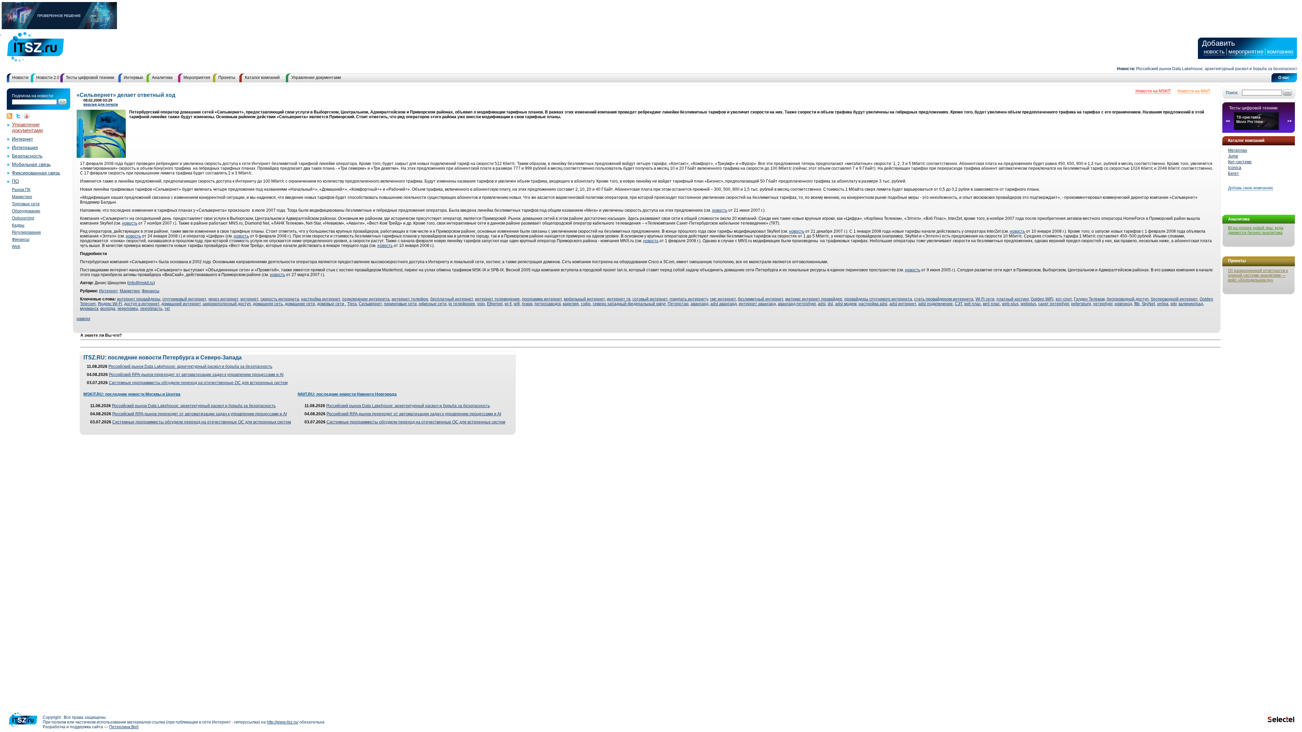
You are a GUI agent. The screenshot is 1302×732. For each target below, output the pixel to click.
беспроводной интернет (1174, 299)
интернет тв (618, 299)
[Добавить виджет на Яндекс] (27, 116)
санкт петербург (1053, 303)
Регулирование (26, 232)
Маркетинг (22, 196)
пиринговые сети (400, 303)
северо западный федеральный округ (629, 303)
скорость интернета (279, 299)
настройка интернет (320, 299)
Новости (20, 77)
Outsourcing (23, 218)
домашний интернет (181, 303)
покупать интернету (689, 299)
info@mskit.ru (141, 282)
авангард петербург (797, 303)
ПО (15, 181)
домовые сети (331, 303)
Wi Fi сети (984, 299)
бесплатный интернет (451, 299)
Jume (1233, 156)
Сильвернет (370, 303)
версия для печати (100, 104)
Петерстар (678, 303)
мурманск (89, 308)
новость (1214, 51)
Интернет (22, 139)
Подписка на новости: (33, 95)
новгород (1123, 303)
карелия (571, 303)
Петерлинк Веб (124, 727)
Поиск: (1232, 92)
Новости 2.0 (47, 77)
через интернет (223, 299)
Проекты (226, 77)
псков (527, 303)
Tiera (352, 303)
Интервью (133, 77)
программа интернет (542, 299)
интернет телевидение (497, 299)
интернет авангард (757, 303)
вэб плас (972, 303)
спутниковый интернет (184, 299)
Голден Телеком (1089, 299)
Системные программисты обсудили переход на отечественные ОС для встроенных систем (198, 382)
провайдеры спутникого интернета (878, 299)
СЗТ (958, 303)
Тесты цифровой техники (90, 77)
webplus (1028, 303)
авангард (699, 303)
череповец (127, 308)
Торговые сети (26, 204)
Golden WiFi (1042, 299)
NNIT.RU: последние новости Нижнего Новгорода (347, 394)
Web (16, 246)
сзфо (586, 303)
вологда (107, 308)
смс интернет (723, 299)
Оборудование (26, 211)
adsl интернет (902, 303)
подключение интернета (366, 299)
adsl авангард (723, 303)
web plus (1010, 303)
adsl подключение (935, 303)
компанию (1280, 51)
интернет (249, 299)
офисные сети (433, 303)
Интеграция (25, 147)
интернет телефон (410, 299)
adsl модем (845, 303)
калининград (1191, 303)
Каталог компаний (262, 77)
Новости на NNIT (1194, 91)
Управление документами (316, 77)
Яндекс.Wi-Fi (110, 303)
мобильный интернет (584, 299)
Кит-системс (1240, 162)
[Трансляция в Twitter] (20, 116)
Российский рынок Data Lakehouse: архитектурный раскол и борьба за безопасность (1200, 68)
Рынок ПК (21, 189)
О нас (1283, 77)
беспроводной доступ (1128, 299)
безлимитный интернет (760, 299)
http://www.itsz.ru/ (282, 722)
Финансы (20, 239)
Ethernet (494, 303)
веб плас (991, 303)
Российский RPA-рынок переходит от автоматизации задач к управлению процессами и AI (196, 374)
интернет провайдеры (138, 299)
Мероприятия (196, 77)
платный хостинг (1013, 299)
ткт (167, 308)
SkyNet (1148, 303)
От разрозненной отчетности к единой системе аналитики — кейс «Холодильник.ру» (1258, 275)
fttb (1137, 303)
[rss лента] (11, 116)
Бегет (1233, 173)
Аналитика (162, 77)
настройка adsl (873, 303)
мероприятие (1245, 51)
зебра (1162, 303)
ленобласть (151, 308)
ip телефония (462, 303)
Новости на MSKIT (1153, 91)
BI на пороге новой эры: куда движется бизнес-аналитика (1255, 230)
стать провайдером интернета (943, 299)
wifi (517, 303)
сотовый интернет (650, 299)
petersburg (1081, 303)
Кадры (18, 225)
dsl (830, 303)
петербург (1102, 303)
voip (481, 303)
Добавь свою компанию (1250, 188)
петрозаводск (547, 303)
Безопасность (27, 156)
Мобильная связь (31, 164)
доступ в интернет (141, 303)
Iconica (1234, 167)
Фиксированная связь (36, 172)
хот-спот (1064, 299)
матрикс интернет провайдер (813, 299)
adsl (822, 303)
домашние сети (300, 303)
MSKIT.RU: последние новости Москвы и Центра (131, 394)
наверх (83, 318)
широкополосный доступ (227, 303)
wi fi (508, 303)
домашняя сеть (268, 303)
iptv (1173, 303)
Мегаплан (1237, 150)
